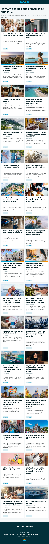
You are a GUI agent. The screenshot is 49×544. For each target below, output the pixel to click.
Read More (5, 48)
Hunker (36, 534)
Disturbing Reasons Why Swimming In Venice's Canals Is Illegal (12, 437)
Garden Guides (23, 534)
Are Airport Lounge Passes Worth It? (11, 100)
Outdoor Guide (21, 536)
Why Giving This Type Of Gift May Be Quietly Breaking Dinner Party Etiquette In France (35, 368)
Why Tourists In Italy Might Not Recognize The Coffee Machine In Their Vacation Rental (35, 471)
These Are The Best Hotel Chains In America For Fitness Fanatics (36, 167)
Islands (41, 534)
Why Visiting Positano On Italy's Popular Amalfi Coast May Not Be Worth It (12, 200)
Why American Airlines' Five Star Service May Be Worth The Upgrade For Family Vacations (35, 334)
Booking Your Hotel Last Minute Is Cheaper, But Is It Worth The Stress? (35, 265)
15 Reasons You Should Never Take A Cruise (12, 133)
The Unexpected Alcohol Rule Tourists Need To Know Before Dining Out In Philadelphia (13, 503)
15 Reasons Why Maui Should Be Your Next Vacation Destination (12, 68)
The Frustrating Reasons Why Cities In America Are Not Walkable (12, 167)
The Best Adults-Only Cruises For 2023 (36, 502)
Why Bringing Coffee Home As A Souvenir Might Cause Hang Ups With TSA (36, 134)
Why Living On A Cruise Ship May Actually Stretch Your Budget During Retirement (12, 300)
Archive (22, 526)
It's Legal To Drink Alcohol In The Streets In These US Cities (13, 35)
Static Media (18, 529)
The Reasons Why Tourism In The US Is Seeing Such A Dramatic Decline (12, 402)
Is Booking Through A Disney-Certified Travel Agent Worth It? (36, 437)
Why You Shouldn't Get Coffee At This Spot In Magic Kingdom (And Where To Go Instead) (36, 403)
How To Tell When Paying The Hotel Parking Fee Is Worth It (12, 232)
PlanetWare (28, 536)
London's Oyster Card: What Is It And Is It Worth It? (13, 332)
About (17, 526)
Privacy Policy (29, 526)
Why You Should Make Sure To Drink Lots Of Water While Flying (36, 35)
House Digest (31, 534)
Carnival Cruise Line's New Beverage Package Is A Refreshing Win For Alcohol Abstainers (12, 368)
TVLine (16, 534)
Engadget (6, 534)
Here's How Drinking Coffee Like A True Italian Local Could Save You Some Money (35, 300)
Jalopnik (12, 534)
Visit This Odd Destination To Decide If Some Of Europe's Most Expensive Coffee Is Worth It (12, 266)
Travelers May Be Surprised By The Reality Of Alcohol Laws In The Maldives (35, 232)
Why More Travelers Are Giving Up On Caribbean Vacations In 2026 (34, 101)
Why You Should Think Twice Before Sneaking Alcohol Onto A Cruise (36, 68)
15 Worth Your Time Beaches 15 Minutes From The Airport (12, 469)
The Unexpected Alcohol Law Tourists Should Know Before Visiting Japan (35, 200)
